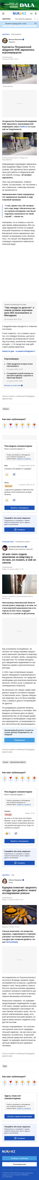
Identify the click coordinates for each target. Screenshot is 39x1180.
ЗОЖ (12, 875)
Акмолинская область (17, 762)
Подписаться (19, 740)
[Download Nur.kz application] (19, 5)
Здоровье (6, 19)
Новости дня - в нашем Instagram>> (18, 351)
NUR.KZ (23, 127)
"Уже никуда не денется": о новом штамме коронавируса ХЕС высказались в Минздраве (19, 311)
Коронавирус (16, 34)
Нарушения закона (22, 542)
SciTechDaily (12, 942)
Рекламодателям (19, 1164)
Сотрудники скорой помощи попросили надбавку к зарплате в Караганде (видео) (20, 375)
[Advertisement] (19, 103)
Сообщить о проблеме (19, 1158)
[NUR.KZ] (19, 13)
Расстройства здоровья (23, 19)
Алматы (6, 409)
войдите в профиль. (24, 459)
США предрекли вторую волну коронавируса (20, 365)
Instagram (21, 529)
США (4, 1066)
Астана (5, 762)
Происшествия (8, 542)
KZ (31, 13)
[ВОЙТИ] (36, 13)
